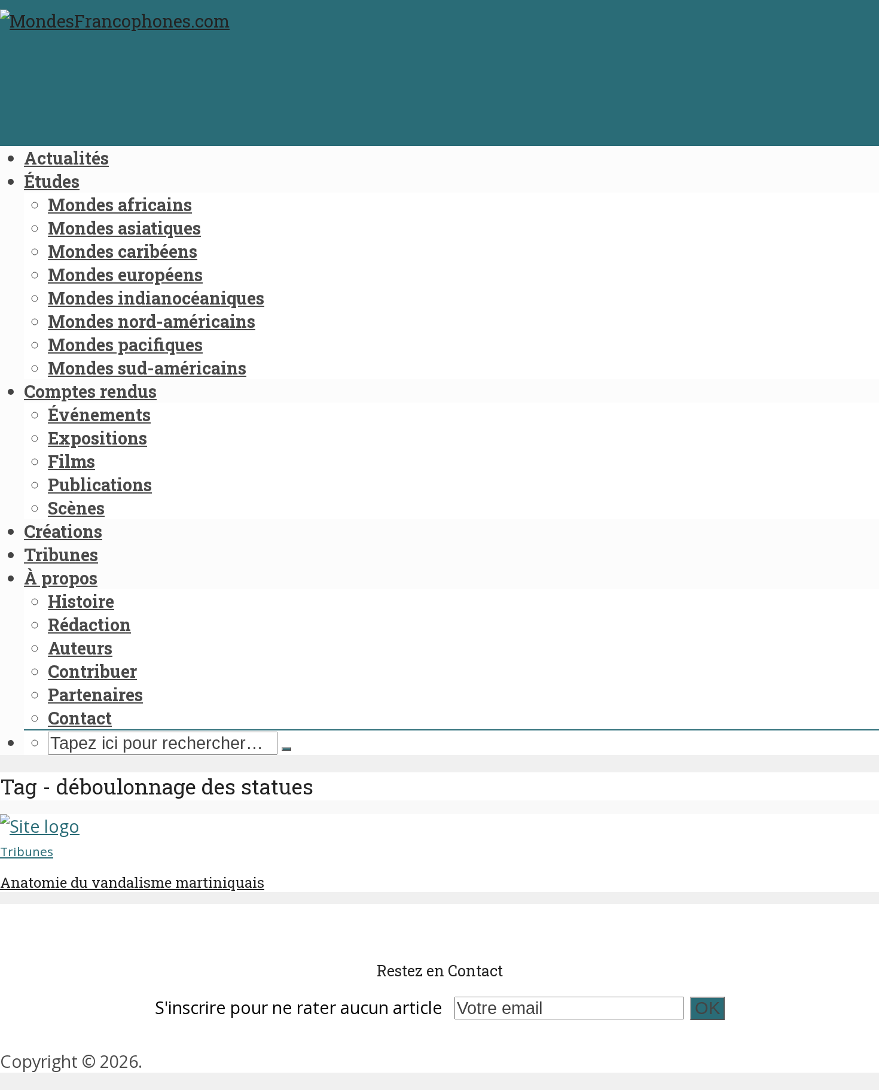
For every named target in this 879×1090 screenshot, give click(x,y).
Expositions (97, 438)
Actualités (66, 158)
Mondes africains (120, 204)
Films (71, 461)
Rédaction (89, 624)
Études (52, 181)
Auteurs (80, 648)
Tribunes (61, 554)
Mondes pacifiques (125, 344)
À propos (60, 578)
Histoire (81, 601)
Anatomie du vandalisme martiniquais (132, 882)
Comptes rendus (90, 391)
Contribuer (92, 671)
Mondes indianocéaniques (156, 298)
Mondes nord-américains (151, 321)
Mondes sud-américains (147, 368)
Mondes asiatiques (124, 228)
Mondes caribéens (122, 251)
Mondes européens (125, 274)
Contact (80, 718)
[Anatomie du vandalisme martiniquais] (40, 826)
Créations (63, 531)
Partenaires (95, 694)
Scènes (76, 508)
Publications (100, 484)
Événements (99, 414)
